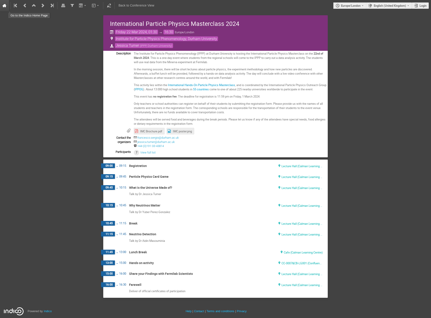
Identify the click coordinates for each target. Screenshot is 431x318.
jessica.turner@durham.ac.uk (156, 142)
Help (188, 311)
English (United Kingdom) (390, 6)
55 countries (201, 89)
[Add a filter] (72, 5)
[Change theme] (95, 5)
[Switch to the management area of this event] (108, 5)
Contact (199, 311)
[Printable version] (63, 5)
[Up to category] (33, 5)
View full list (148, 152)
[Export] (83, 5)
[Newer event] (42, 5)
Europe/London (351, 6)
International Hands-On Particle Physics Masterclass (201, 85)
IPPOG (139, 89)
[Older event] (24, 5)
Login (423, 6)
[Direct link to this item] (150, 166)
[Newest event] (51, 5)
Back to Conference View (136, 5)
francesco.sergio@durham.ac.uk (158, 137)
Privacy (242, 311)
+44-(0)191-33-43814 (150, 146)
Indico (48, 311)
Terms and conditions (220, 311)
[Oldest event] (15, 5)
